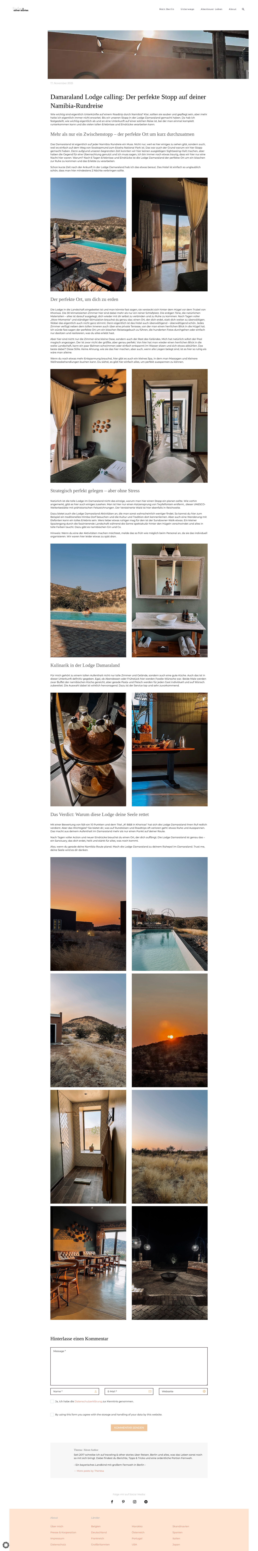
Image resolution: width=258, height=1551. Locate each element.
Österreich (138, 1532)
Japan (176, 1544)
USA (134, 1544)
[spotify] (146, 1501)
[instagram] (134, 1501)
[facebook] (112, 1501)
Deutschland (99, 1532)
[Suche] (243, 9)
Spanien (177, 1532)
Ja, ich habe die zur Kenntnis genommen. (94, 1401)
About (233, 9)
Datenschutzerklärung (88, 1401)
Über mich (56, 1526)
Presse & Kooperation (63, 1532)
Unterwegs (187, 9)
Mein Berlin (166, 9)
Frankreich (97, 1538)
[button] (6, 1545)
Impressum (57, 1538)
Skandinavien (181, 1526)
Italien (176, 1538)
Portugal (137, 1538)
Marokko (137, 1526)
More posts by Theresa (90, 1470)
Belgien (96, 1526)
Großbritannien (100, 1544)
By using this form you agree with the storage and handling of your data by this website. (108, 1414)
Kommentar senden (129, 1427)
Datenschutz (58, 1544)
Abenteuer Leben (212, 9)
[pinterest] (123, 1501)
